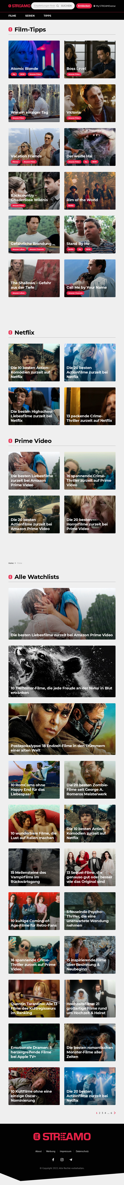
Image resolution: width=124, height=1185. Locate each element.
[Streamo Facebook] (53, 1159)
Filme (12, 15)
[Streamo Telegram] (70, 1159)
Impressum (65, 1151)
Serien (30, 15)
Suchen (66, 5)
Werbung (50, 1151)
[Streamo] (19, 6)
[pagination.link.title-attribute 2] (115, 1113)
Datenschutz (82, 1151)
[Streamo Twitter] (62, 1159)
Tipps (47, 15)
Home (11, 563)
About (38, 1151)
